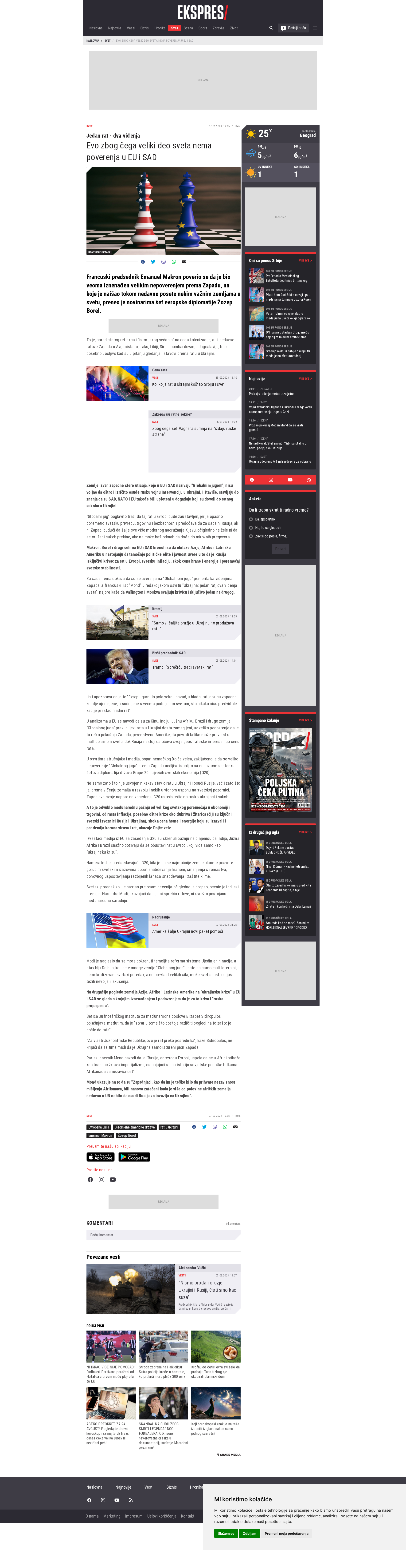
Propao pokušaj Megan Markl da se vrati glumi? (280, 425)
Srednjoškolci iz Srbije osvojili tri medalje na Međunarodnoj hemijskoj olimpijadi (280, 351)
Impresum (134, 1516)
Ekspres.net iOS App (100, 1157)
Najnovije (114, 28)
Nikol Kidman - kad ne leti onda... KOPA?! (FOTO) (280, 866)
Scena (188, 28)
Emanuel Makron (100, 1135)
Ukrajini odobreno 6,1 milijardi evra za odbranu (280, 459)
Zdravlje (218, 28)
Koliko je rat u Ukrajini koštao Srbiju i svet (163, 383)
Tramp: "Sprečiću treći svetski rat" (163, 666)
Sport (203, 28)
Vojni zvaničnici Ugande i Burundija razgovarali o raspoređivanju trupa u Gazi (280, 407)
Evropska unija (98, 1127)
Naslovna (95, 28)
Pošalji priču (297, 28)
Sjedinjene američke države (135, 1127)
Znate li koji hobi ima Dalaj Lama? (280, 903)
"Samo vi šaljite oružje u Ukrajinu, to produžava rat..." (163, 622)
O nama (92, 1516)
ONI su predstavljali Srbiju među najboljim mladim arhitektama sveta (280, 332)
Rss (309, 480)
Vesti (131, 28)
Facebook (90, 1179)
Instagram (101, 1179)
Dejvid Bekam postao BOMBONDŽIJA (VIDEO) (280, 847)
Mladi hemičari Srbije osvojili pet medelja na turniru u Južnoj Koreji (280, 294)
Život (234, 28)
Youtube (113, 1179)
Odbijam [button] (249, 1533)
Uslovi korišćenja (161, 1516)
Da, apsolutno (265, 519)
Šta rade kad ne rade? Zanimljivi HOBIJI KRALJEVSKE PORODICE (280, 922)
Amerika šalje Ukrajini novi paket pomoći (163, 930)
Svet (174, 28)
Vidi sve (304, 260)
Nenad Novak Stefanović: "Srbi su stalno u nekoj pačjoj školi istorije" (280, 443)
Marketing (112, 1516)
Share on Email (184, 262)
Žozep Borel (127, 1135)
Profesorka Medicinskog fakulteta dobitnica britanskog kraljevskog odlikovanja (280, 275)
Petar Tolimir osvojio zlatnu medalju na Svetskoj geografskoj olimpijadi (280, 313)
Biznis (144, 28)
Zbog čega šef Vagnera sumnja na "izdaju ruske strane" (163, 441)
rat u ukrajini (169, 1127)
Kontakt (187, 1516)
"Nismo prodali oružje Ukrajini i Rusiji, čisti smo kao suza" (163, 1289)
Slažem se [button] (226, 1533)
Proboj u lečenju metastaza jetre (280, 391)
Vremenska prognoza (280, 133)
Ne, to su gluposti (268, 527)
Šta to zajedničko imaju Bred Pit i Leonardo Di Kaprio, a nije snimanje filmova (280, 885)
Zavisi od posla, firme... (271, 536)
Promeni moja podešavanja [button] (286, 1533)
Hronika (159, 28)
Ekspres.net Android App (134, 1157)
